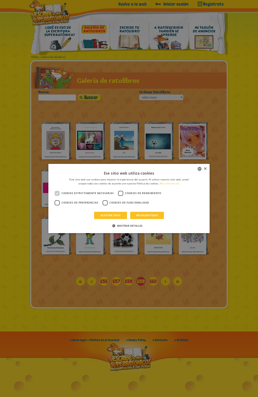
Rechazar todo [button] (147, 215)
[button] (129, 225)
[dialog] (129, 198)
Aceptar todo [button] (110, 215)
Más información (170, 183)
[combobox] (200, 169)
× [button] (205, 168)
